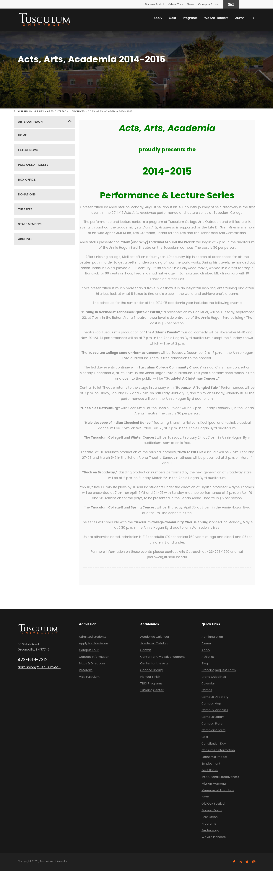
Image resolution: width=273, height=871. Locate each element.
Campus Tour (89, 650)
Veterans (85, 670)
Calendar (208, 683)
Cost (172, 18)
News (190, 4)
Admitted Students (92, 637)
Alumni (240, 18)
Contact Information (94, 657)
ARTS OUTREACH (58, 111)
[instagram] (253, 861)
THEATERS (25, 209)
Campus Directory (215, 697)
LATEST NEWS (28, 150)
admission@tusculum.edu (39, 667)
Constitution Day (214, 743)
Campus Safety (213, 717)
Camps (207, 690)
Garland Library (151, 670)
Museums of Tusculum (218, 790)
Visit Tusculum (89, 677)
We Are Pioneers (216, 18)
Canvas (145, 650)
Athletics (208, 657)
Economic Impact (215, 757)
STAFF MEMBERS (30, 224)
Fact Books (210, 770)
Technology (210, 830)
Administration (212, 637)
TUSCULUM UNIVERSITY (29, 111)
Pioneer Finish (150, 677)
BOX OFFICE (26, 179)
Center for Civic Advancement (162, 657)
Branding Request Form (219, 670)
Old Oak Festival (213, 803)
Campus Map (211, 703)
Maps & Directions (92, 663)
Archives (78, 111)
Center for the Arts (154, 663)
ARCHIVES (25, 239)
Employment (211, 763)
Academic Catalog (154, 643)
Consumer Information (218, 750)
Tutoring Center (152, 690)
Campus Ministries (215, 710)
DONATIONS (27, 194)
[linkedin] (240, 861)
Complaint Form (213, 730)
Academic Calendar (154, 637)
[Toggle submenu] (69, 122)
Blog (205, 663)
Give (231, 4)
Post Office (210, 817)
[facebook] (234, 861)
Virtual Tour (175, 4)
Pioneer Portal (154, 4)
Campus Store (208, 4)
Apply (158, 18)
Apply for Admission (93, 643)
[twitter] (247, 861)
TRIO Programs (151, 683)
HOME (22, 135)
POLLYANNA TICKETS (33, 165)
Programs (190, 18)
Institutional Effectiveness (220, 777)
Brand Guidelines (214, 677)
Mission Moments (214, 783)
